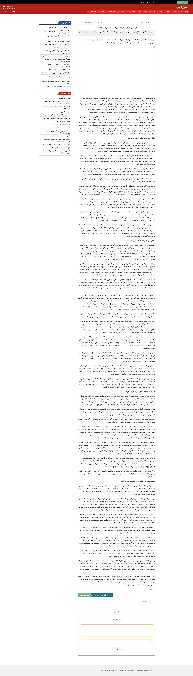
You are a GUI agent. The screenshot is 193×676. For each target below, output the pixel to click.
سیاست (168, 11)
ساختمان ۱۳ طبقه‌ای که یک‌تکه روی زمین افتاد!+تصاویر (58, 77)
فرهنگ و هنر (121, 11)
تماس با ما (93, 11)
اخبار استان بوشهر (177, 11)
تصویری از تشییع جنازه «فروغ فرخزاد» (59, 41)
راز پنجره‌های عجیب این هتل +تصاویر (59, 28)
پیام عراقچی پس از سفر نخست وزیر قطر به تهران (56, 118)
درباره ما (101, 11)
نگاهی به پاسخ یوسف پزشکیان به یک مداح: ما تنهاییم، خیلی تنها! (57, 152)
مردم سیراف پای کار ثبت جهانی (164, 2)
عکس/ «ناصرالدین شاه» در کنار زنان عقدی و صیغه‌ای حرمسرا (57, 60)
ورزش (145, 11)
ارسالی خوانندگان (111, 11)
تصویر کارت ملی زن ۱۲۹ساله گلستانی (59, 47)
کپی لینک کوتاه (84, 595)
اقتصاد (161, 11)
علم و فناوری (131, 11)
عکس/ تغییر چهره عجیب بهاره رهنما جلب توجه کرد (55, 73)
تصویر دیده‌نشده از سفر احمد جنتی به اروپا (58, 86)
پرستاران (152, 602)
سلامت (139, 11)
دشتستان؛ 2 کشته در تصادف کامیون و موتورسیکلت (55, 115)
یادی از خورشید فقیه (64, 98)
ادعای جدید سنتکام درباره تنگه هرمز (60, 136)
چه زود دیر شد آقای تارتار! (62, 121)
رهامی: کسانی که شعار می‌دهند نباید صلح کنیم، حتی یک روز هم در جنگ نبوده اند (56, 140)
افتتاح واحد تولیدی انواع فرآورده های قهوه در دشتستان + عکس (57, 102)
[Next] (175, 2)
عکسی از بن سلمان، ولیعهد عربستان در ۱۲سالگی (56, 44)
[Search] (17, 12)
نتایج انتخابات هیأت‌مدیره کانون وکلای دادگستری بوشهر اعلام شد (56, 107)
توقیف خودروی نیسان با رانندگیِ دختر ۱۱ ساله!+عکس (58, 37)
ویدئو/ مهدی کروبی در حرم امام (61, 124)
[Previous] (174, 2)
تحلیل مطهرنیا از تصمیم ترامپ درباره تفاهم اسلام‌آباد (55, 144)
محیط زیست (153, 11)
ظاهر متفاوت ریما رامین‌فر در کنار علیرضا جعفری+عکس (59, 65)
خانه (186, 11)
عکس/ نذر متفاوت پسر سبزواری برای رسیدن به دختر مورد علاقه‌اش (56, 32)
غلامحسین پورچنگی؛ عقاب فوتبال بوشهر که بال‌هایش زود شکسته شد (58, 132)
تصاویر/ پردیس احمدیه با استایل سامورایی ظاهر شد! (55, 56)
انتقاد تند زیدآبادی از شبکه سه (61, 128)
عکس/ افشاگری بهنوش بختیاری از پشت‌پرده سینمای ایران (57, 52)
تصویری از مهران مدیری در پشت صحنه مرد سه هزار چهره (55, 82)
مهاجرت (145, 602)
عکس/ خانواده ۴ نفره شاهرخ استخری (59, 69)
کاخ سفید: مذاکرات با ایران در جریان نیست (58, 148)
